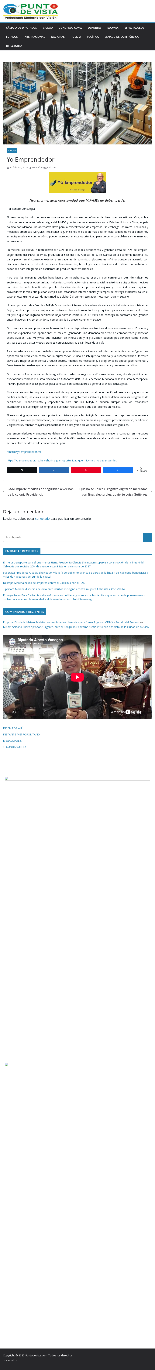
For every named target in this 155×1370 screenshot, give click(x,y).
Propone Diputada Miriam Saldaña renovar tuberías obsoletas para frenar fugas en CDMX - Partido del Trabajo (71, 622)
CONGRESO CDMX (70, 27)
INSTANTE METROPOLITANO (21, 734)
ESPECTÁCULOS (134, 27)
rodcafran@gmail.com (44, 167)
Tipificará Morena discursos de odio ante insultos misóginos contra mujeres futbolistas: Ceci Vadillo (64, 589)
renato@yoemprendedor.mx (24, 452)
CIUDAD (48, 27)
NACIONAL (58, 36)
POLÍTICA (93, 36)
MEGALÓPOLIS (12, 740)
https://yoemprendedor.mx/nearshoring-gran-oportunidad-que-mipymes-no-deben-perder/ (62, 460)
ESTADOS (12, 36)
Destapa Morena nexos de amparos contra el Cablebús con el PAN (44, 583)
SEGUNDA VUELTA (14, 747)
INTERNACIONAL (34, 36)
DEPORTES (94, 27)
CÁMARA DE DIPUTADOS (21, 27)
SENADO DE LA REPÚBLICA (122, 36)
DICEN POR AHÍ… (14, 728)
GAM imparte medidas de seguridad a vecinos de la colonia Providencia (41, 492)
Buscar (147, 537)
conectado (42, 519)
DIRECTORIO (14, 46)
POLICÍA (76, 36)
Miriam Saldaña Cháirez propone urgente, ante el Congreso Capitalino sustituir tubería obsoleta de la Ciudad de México (76, 627)
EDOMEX (113, 27)
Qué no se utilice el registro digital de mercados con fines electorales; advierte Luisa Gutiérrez (113, 492)
